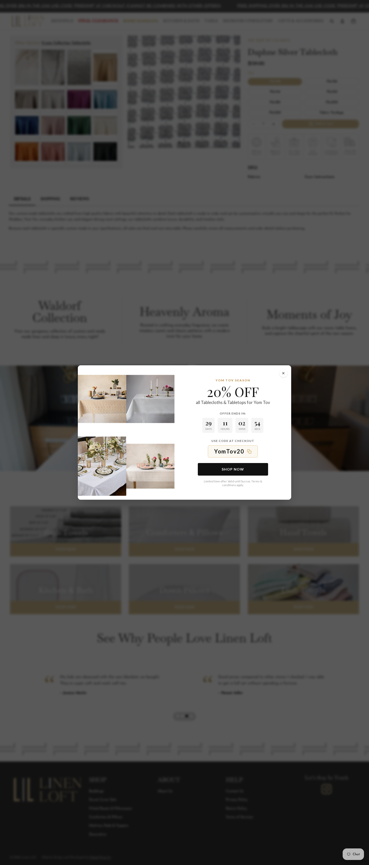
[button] (233, 451)
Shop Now (233, 469)
